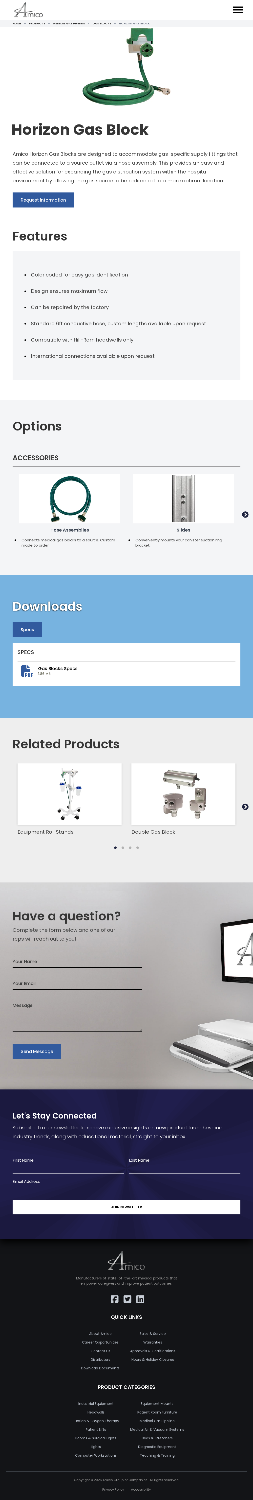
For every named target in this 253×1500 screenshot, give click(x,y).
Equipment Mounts (157, 1403)
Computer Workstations (96, 1455)
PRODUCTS (37, 23)
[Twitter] (126, 1296)
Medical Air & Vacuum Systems (157, 1429)
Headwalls (96, 1412)
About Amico (100, 1333)
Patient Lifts (96, 1429)
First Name (23, 1160)
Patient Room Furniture (157, 1412)
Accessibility (141, 1489)
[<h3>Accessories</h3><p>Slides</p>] (183, 498)
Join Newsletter (126, 1207)
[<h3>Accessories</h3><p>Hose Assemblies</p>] (69, 498)
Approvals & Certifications (152, 1350)
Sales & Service (153, 1333)
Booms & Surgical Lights (95, 1438)
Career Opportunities (100, 1342)
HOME (17, 23)
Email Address (26, 1181)
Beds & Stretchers (157, 1438)
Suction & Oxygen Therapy (96, 1420)
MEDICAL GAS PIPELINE (69, 23)
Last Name (139, 1160)
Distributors (100, 1359)
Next (245, 514)
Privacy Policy (113, 1489)
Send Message (37, 1051)
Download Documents (100, 1368)
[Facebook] (114, 1296)
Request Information (43, 200)
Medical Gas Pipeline (157, 1420)
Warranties (152, 1342)
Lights (96, 1446)
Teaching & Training (157, 1455)
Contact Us (100, 1350)
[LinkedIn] (139, 1296)
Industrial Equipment (96, 1403)
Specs (27, 629)
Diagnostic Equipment (157, 1446)
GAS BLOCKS (101, 23)
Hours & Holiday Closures (152, 1359)
